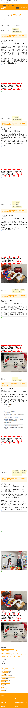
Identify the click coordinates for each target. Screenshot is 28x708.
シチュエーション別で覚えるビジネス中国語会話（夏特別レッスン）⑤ (13, 123)
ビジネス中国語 (15, 204)
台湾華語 (3, 684)
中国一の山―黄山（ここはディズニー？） (10, 650)
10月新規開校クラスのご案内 (7, 649)
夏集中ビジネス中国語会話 (17, 31)
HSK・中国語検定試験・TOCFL (7, 668)
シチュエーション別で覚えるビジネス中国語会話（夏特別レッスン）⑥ (13, 35)
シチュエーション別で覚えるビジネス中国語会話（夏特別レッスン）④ (13, 210)
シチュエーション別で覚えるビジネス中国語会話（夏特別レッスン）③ (13, 296)
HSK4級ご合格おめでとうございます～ (9, 653)
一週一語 (3, 674)
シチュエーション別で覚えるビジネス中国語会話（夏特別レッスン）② (13, 384)
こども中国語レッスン (6, 669)
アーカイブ (3, 661)
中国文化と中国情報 (16, 472)
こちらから (19, 86)
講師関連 (3, 690)
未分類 (2, 687)
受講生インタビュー (5, 683)
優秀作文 (3, 681)
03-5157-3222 (23, 8)
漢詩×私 (3, 689)
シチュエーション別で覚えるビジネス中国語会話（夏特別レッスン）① (13, 479)
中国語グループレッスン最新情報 (8, 677)
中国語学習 (22, 289)
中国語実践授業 (4, 680)
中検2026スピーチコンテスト (7, 652)
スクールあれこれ (15, 29)
